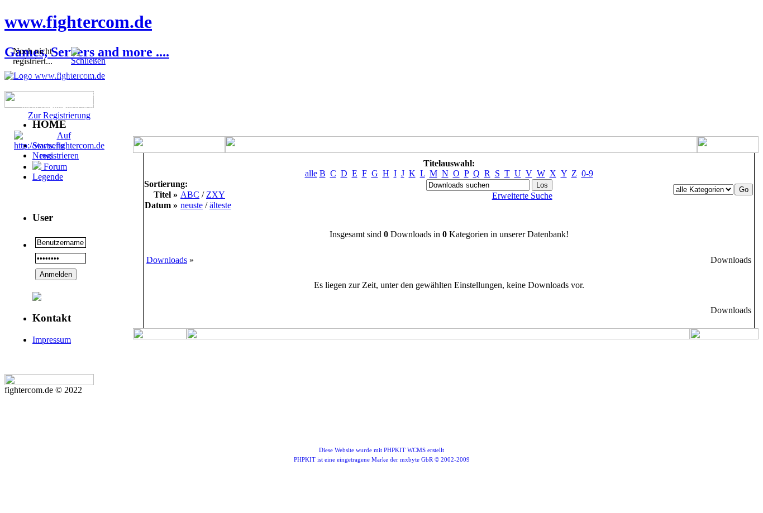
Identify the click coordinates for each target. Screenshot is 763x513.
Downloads (166, 260)
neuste (191, 205)
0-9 (587, 173)
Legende (47, 176)
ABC (189, 194)
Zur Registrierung (59, 115)
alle (311, 173)
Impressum (51, 339)
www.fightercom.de (78, 22)
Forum (54, 166)
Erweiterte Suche (522, 195)
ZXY (215, 194)
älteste (220, 205)
